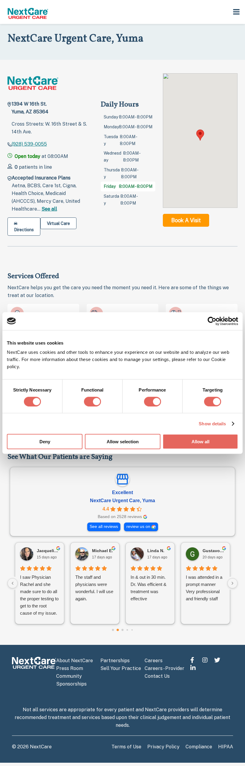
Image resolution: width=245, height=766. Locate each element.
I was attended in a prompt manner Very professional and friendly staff (204, 588)
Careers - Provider (164, 668)
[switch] (92, 401)
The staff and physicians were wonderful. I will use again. (94, 588)
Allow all (200, 441)
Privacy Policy (163, 747)
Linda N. (155, 550)
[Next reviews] (232, 583)
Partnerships (115, 660)
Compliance (199, 747)
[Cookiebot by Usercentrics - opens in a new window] (212, 320)
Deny (44, 441)
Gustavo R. (214, 550)
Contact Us (157, 676)
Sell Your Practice (120, 668)
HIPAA (225, 747)
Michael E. (102, 550)
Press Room (69, 668)
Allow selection (123, 441)
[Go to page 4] (132, 630)
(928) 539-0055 (29, 144)
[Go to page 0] (113, 630)
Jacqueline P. (48, 550)
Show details (212, 423)
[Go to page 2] (123, 630)
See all (49, 209)
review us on (138, 526)
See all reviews (104, 526)
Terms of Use (126, 747)
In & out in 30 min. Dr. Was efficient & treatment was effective (148, 588)
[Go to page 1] (118, 630)
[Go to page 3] (127, 630)
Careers (154, 660)
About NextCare (74, 660)
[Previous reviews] (12, 583)
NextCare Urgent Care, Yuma (122, 500)
